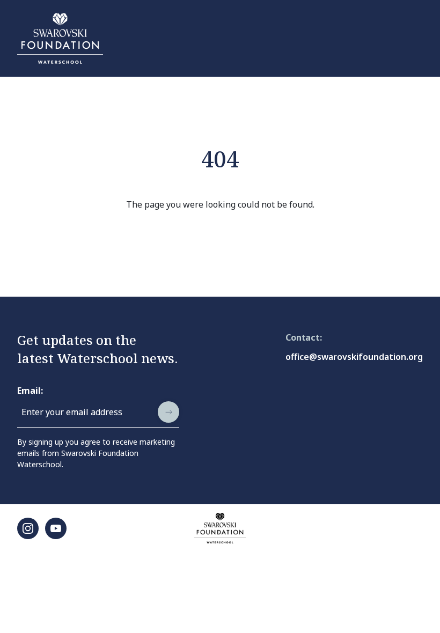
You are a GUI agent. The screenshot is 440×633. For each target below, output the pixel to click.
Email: (30, 390)
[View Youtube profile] (56, 528)
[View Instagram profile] (28, 528)
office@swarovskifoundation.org (354, 357)
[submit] (168, 412)
